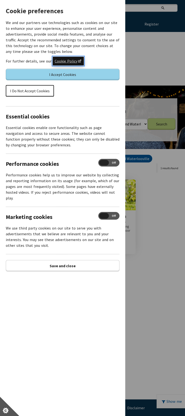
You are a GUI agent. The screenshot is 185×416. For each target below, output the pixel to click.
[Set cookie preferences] (9, 406)
